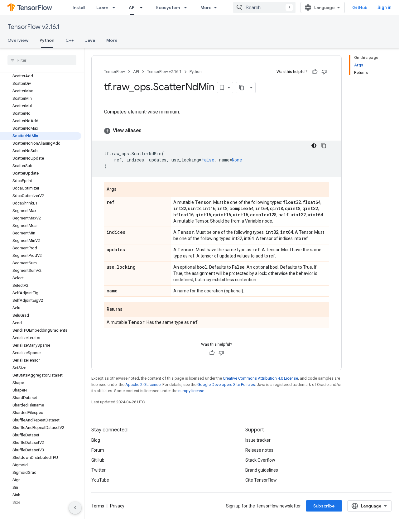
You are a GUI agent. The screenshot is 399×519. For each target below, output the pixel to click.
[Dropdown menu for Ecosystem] (187, 7)
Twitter (98, 470)
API (132, 7)
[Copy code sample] (324, 146)
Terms (97, 505)
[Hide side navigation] (75, 508)
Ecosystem (168, 7)
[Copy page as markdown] (241, 87)
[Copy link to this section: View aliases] (148, 130)
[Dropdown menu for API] (143, 7)
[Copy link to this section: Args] (123, 190)
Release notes (259, 450)
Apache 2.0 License (143, 384)
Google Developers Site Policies (226, 384)
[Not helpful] (324, 71)
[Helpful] (315, 71)
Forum (97, 450)
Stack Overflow (260, 460)
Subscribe (324, 506)
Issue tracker (258, 440)
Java (90, 40)
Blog (95, 440)
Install (79, 7)
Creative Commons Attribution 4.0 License (260, 378)
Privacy (117, 505)
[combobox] (264, 7)
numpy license (191, 390)
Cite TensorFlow (261, 480)
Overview (17, 40)
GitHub (360, 7)
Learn (102, 7)
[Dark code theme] (314, 146)
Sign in (384, 7)
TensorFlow (114, 71)
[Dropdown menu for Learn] (115, 7)
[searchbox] (41, 60)
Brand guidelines (261, 470)
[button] (216, 130)
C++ (69, 40)
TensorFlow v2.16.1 (33, 27)
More (206, 7)
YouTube (100, 480)
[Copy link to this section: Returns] (129, 310)
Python (47, 40)
